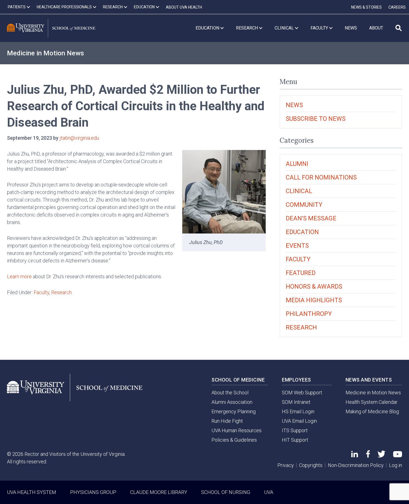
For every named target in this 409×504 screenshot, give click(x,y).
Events (297, 245)
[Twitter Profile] (381, 456)
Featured (301, 272)
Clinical (299, 191)
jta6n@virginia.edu (79, 138)
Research (61, 292)
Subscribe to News (316, 118)
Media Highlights (314, 300)
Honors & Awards (314, 286)
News (294, 105)
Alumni (297, 163)
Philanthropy (309, 313)
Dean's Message (311, 218)
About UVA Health (184, 7)
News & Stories (366, 7)
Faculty (41, 292)
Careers (397, 7)
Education (302, 231)
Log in (395, 465)
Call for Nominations (321, 177)
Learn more (19, 276)
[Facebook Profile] (368, 456)
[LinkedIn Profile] (354, 455)
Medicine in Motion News (45, 53)
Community (304, 204)
